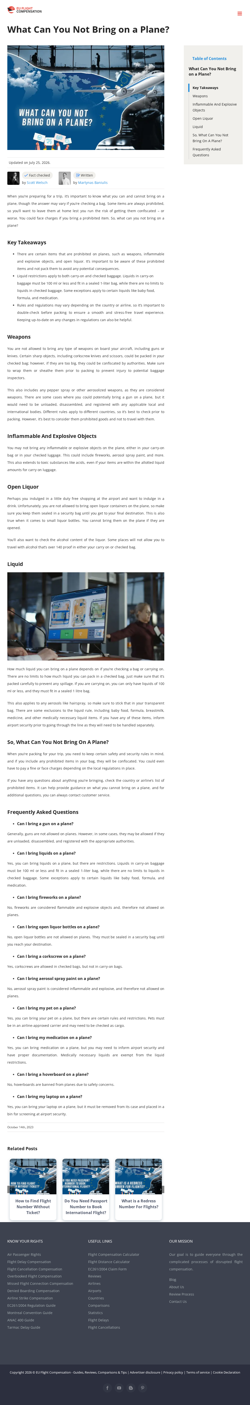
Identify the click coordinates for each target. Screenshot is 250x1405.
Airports (94, 1290)
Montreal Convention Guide (29, 1312)
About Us (176, 1287)
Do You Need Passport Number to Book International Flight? (85, 1206)
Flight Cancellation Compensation (34, 1269)
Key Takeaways (205, 87)
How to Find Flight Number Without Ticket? (33, 1206)
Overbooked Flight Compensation (34, 1276)
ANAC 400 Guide (20, 1320)
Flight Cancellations (104, 1327)
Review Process (181, 1294)
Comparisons (99, 1305)
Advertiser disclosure (145, 1372)
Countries (96, 1298)
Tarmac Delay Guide (23, 1327)
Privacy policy (173, 1372)
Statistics (95, 1312)
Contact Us (178, 1301)
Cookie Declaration (226, 1372)
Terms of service (198, 1372)
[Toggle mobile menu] (240, 13)
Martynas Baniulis (93, 182)
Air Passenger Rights (24, 1254)
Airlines (94, 1283)
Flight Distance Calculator (109, 1261)
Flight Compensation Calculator (113, 1254)
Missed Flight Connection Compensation (40, 1283)
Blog (172, 1279)
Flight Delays (98, 1320)
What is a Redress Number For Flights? (138, 1203)
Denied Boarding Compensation (33, 1290)
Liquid (198, 126)
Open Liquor (203, 118)
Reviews (94, 1276)
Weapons (200, 96)
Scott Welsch (37, 182)
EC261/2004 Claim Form (107, 1269)
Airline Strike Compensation (30, 1298)
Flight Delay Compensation (29, 1261)
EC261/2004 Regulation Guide (31, 1305)
